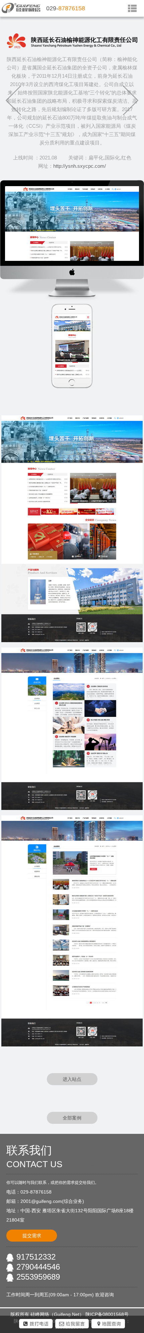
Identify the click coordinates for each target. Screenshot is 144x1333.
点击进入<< (84, 1166)
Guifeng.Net (66, 1314)
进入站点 (72, 1079)
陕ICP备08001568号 (107, 1314)
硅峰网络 (39, 1314)
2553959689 (38, 1276)
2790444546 (38, 1266)
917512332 (36, 1256)
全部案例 (72, 1118)
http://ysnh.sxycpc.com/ (79, 166)
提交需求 (31, 1235)
